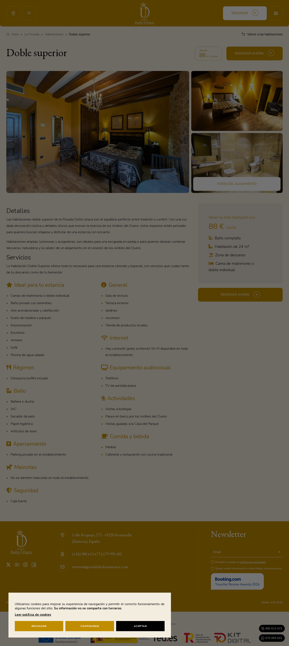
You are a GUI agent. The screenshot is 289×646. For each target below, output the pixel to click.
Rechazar (39, 626)
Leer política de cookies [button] (33, 615)
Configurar (89, 626)
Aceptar (140, 626)
